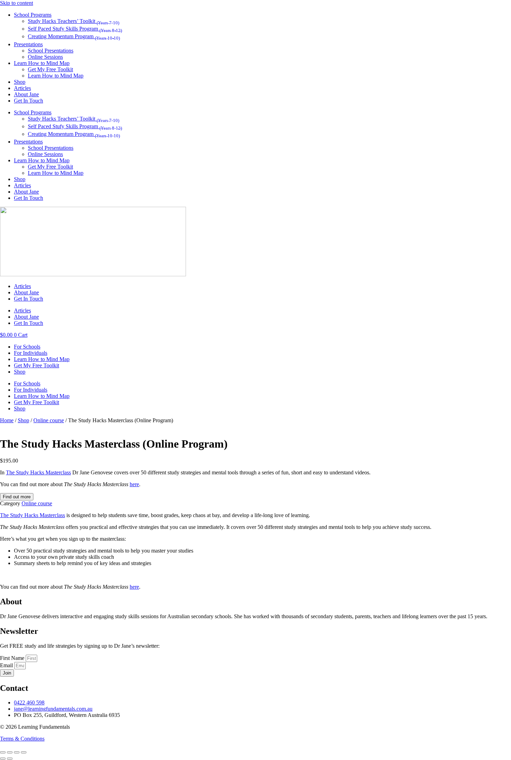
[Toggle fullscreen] (10, 752)
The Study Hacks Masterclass (38, 472)
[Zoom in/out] (3, 752)
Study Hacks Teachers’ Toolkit (73, 21)
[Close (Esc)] (23, 752)
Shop (19, 82)
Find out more (17, 496)
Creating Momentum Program (74, 36)
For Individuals (30, 353)
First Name (13, 658)
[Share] (16, 752)
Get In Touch (28, 101)
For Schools (27, 347)
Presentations (28, 44)
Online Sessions (45, 57)
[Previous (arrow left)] (3, 759)
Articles (22, 88)
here (134, 484)
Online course (48, 420)
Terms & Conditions (22, 739)
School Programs (32, 15)
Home (7, 420)
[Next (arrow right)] (10, 759)
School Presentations (50, 51)
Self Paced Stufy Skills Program (75, 29)
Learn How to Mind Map (42, 63)
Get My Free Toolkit (50, 69)
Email (7, 665)
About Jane (26, 94)
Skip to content (16, 3)
